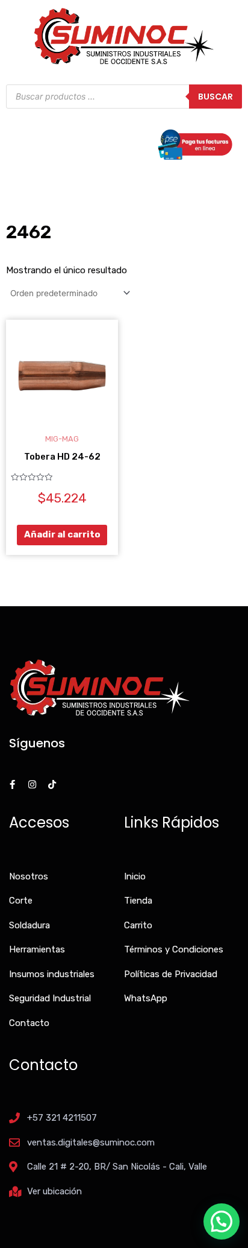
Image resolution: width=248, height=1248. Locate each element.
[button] (221, 1221)
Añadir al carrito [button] (62, 534)
